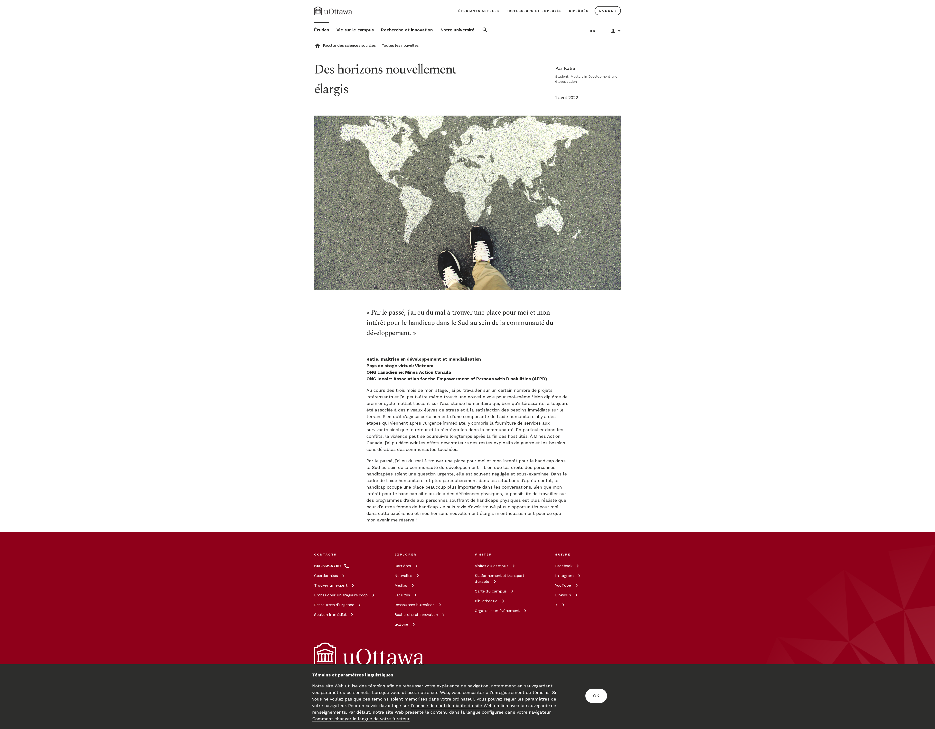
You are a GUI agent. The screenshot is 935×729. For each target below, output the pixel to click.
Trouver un (330, 585)
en (593, 30)
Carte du (491, 591)
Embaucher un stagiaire (341, 595)
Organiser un (497, 610)
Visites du (491, 566)
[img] (333, 11)
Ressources (334, 604)
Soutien (330, 614)
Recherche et (416, 614)
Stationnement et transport (499, 578)
